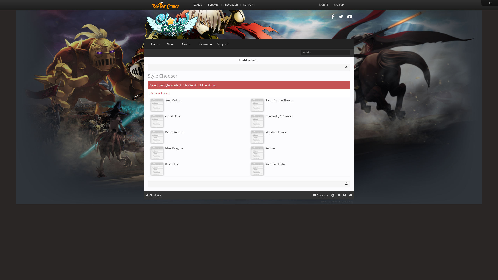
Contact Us (322, 195)
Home (155, 44)
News (170, 44)
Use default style (159, 93)
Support (222, 44)
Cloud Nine (155, 195)
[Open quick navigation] (347, 67)
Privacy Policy (346, 201)
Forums (203, 44)
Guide (186, 44)
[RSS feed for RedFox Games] (350, 195)
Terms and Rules (329, 201)
